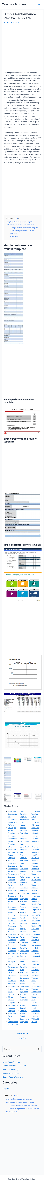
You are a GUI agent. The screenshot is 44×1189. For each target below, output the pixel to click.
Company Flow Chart (10, 1073)
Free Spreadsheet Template (36, 986)
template (5, 1089)
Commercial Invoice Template (36, 994)
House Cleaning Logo (10, 1070)
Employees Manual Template (35, 899)
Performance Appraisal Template (13, 1008)
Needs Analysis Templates (24, 827)
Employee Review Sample (12, 929)
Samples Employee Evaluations (12, 863)
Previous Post (22, 1034)
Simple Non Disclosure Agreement (24, 989)
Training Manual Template (34, 890)
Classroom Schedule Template (24, 945)
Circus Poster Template (11, 1062)
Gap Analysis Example (23, 1005)
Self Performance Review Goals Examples (13, 969)
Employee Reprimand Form (35, 956)
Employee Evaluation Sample (12, 885)
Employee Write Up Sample (23, 1013)
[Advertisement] (22, 47)
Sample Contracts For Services (14, 1066)
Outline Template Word (23, 967)
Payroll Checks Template (23, 920)
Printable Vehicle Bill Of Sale (35, 1019)
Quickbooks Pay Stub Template (36, 948)
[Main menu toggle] (39, 4)
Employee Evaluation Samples (12, 920)
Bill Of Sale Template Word (35, 978)
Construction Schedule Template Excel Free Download (36, 852)
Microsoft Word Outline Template (36, 871)
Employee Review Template (12, 830)
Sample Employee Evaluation (12, 948)
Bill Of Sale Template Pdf (35, 841)
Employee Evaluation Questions (12, 893)
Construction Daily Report (24, 980)
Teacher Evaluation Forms (35, 964)
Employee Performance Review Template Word (13, 841)
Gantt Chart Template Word (24, 849)
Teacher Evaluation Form (24, 959)
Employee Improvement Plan (25, 819)
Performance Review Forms (13, 901)
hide (16, 218)
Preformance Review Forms (25, 937)
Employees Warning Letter (35, 814)
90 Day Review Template (11, 1000)
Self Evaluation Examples (12, 980)
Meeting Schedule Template (34, 833)
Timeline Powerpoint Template (35, 934)
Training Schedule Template (34, 863)
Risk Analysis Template (23, 929)
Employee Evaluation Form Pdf (12, 1016)
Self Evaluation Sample (24, 868)
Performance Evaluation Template (13, 877)
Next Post (22, 1038)
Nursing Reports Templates (24, 997)
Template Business (14, 4)
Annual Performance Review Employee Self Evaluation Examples (25, 882)
